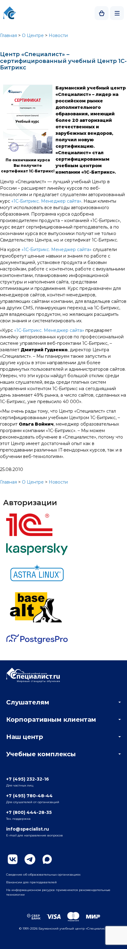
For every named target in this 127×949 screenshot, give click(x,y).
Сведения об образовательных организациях (43, 875)
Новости (58, 35)
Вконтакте (12, 859)
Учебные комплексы (41, 754)
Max (47, 859)
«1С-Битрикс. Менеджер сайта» (46, 201)
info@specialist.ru (27, 829)
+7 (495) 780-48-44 (29, 796)
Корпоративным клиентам (51, 719)
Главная (8, 35)
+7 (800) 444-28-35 (29, 812)
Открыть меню (117, 13)
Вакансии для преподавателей (31, 882)
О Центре (33, 35)
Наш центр (24, 737)
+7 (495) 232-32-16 (27, 779)
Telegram (29, 859)
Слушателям (27, 702)
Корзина (102, 13)
